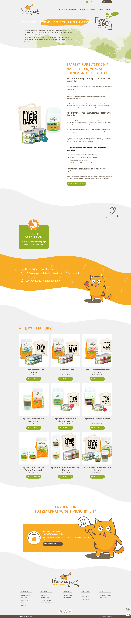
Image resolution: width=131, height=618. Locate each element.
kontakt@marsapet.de (104, 598)
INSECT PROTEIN (85, 591)
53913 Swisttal (103, 597)
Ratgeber (82, 9)
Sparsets (22, 602)
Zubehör (22, 603)
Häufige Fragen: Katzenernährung (48, 602)
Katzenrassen (67, 598)
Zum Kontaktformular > (52, 544)
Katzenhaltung (67, 597)
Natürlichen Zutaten (45, 597)
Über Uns (101, 9)
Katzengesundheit (68, 595)
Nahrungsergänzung (25, 598)
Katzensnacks (24, 597)
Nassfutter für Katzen (25, 594)
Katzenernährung (68, 594)
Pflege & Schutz (24, 600)
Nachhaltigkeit (44, 595)
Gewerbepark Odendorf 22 (105, 595)
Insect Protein (91, 9)
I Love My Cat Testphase (46, 600)
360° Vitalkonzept (44, 594)
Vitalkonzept (73, 9)
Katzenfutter (62, 9)
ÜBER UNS (84, 594)
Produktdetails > (34, 379)
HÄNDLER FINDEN (86, 596)
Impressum (103, 616)
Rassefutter (23, 605)
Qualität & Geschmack (45, 598)
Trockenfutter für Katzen (26, 595)
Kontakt (108, 9)
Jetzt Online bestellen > (76, 184)
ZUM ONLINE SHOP (86, 599)
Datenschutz (109, 616)
